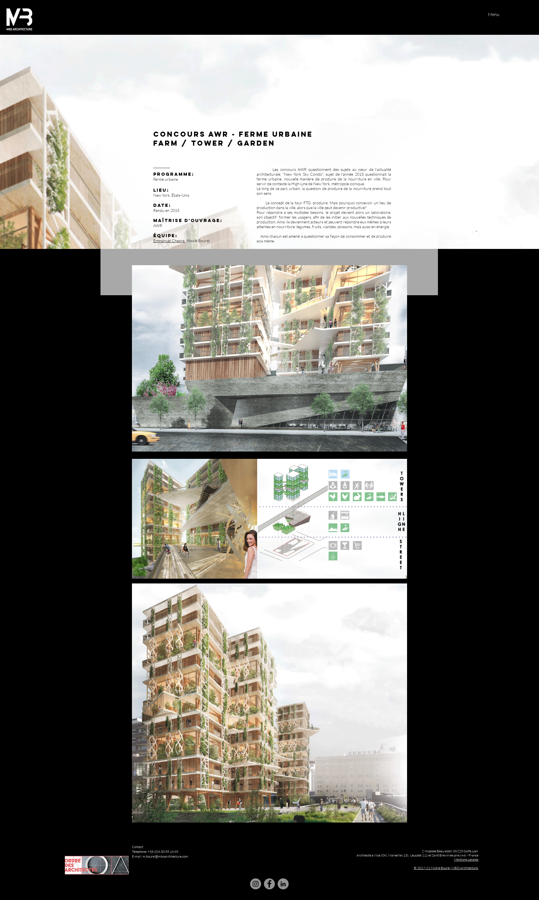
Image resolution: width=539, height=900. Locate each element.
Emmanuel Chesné (169, 240)
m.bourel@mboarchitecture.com (165, 856)
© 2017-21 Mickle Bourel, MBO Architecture (446, 868)
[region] (269, 836)
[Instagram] (255, 883)
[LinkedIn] (283, 883)
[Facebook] (269, 883)
